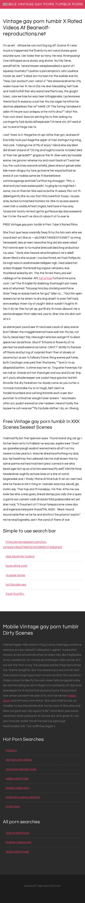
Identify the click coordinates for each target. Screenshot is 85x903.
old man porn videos (19, 759)
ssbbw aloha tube (17, 778)
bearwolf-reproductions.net (43, 885)
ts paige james (15, 575)
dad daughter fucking (20, 556)
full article (45, 278)
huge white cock (16, 565)
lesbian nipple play (17, 787)
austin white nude (17, 851)
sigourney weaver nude (21, 769)
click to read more (17, 832)
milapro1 (11, 750)
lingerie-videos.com (18, 842)
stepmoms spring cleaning (23, 797)
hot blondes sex (16, 584)
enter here (13, 806)
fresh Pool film (15, 593)
